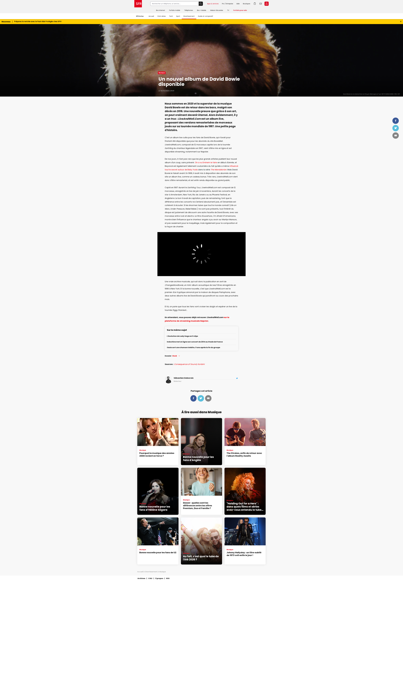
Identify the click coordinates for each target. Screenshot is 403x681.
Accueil (151, 16)
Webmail (261, 4)
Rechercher (201, 4)
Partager (395, 121)
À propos (159, 578)
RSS (167, 578)
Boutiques (246, 4)
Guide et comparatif (205, 16)
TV (228, 10)
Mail (395, 135)
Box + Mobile (201, 10)
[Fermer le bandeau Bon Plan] (400, 21)
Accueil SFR (138, 3)
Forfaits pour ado (240, 10)
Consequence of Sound (185, 364)
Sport (178, 16)
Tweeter (395, 128)
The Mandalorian (219, 169)
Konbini (201, 364)
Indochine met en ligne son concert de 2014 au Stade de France (195, 342)
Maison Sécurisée (216, 10)
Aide (238, 4)
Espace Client (266, 3)
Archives (141, 578)
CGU (150, 578)
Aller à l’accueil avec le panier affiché (255, 4)
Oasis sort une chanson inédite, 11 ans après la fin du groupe (193, 348)
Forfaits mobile (174, 10)
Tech (171, 16)
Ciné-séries (161, 16)
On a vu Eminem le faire (206, 162)
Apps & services (213, 4)
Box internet (160, 10)
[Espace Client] (266, 4)
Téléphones (188, 10)
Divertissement (189, 16)
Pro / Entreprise (227, 4)
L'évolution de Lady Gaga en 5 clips (182, 336)
